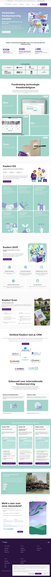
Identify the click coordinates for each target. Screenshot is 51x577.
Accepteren (38, 573)
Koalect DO (6, 550)
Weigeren (45, 573)
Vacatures (38, 550)
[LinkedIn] (48, 542)
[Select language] (38, 4)
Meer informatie (25, 343)
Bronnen (27, 4)
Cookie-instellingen (31, 573)
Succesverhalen (23, 561)
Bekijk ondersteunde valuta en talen (32, 413)
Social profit (22, 548)
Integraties (6, 561)
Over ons (33, 4)
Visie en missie (39, 548)
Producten (15, 4)
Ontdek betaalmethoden (7, 413)
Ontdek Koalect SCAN (7, 309)
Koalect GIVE (6, 548)
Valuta (5, 566)
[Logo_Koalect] (8, 4)
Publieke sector (23, 550)
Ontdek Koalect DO (7, 181)
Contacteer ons (44, 4)
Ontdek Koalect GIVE (8, 259)
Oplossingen (21, 4)
